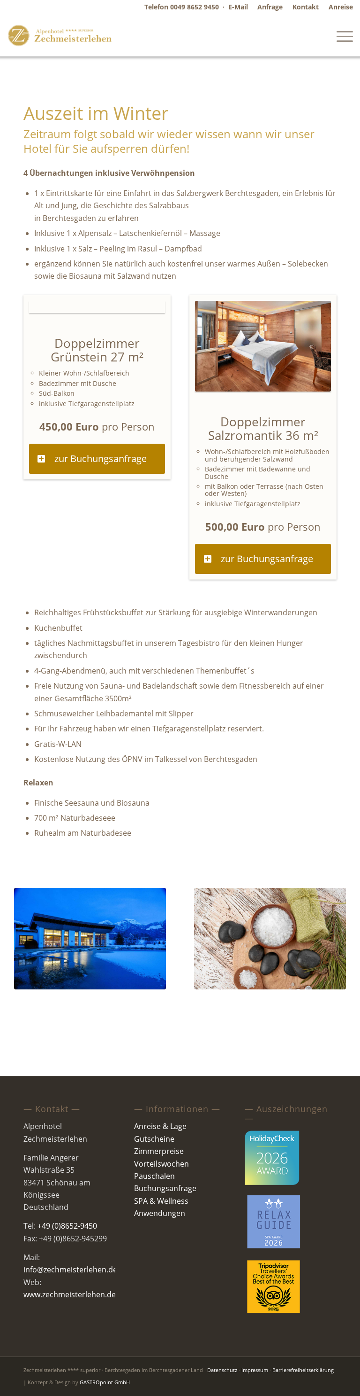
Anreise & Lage (160, 1126)
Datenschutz (222, 1369)
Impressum (254, 1369)
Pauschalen (154, 1176)
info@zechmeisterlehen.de (70, 1269)
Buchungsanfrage (165, 1188)
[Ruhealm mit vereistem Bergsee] (90, 938)
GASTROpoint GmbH (105, 1382)
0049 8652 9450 (194, 6)
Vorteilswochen (161, 1164)
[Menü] (340, 35)
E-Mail (238, 6)
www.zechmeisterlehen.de (69, 1294)
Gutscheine (154, 1139)
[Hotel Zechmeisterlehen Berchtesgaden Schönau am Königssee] (59, 35)
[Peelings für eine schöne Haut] (270, 938)
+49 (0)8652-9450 (67, 1226)
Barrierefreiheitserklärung (303, 1369)
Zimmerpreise (159, 1151)
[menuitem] (270, 7)
